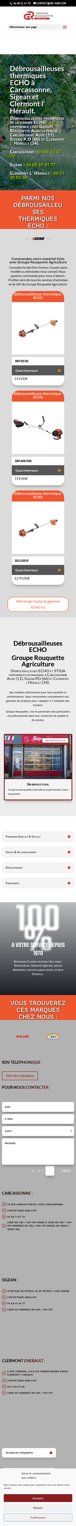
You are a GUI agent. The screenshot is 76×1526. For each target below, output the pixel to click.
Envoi (65, 1171)
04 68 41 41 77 (41, 165)
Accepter (38, 1498)
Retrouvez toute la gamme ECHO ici (38, 604)
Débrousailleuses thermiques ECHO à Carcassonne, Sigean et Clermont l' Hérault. (37, 89)
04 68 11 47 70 (21, 3)
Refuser (38, 1508)
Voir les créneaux (20, 1075)
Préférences (38, 1517)
